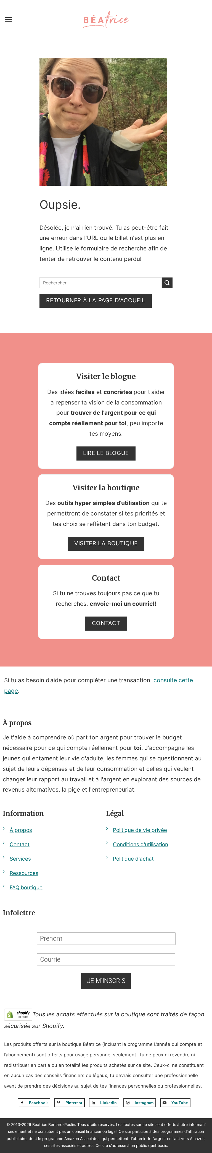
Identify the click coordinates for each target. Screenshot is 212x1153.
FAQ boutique (26, 887)
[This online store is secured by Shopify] (18, 1014)
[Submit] (167, 282)
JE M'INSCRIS (106, 981)
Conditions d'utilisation (140, 844)
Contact (20, 844)
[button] (8, 19)
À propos (21, 830)
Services (20, 859)
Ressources (24, 873)
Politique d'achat (133, 859)
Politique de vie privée (140, 830)
